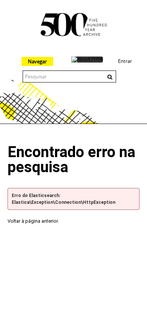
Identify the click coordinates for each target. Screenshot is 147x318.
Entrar (125, 61)
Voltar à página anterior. (33, 221)
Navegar (37, 61)
